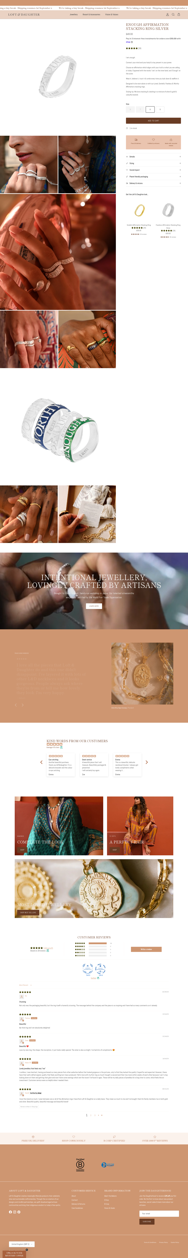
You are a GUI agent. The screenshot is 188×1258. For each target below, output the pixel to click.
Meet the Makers (110, 1196)
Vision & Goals (109, 1208)
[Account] (167, 14)
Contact (75, 1200)
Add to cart (153, 120)
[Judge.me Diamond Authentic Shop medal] (88, 969)
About (74, 1196)
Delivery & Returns (78, 1204)
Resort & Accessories (91, 14)
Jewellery (74, 14)
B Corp (106, 1204)
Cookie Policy (175, 1242)
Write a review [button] (146, 949)
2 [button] (90, 1115)
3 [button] (94, 1115)
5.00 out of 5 (48, 948)
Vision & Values (111, 14)
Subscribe (147, 1222)
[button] (132, 48)
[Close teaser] (27, 1250)
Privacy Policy (163, 1242)
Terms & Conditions (150, 1242)
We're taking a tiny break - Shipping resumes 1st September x (84, 7)
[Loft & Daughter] (24, 14)
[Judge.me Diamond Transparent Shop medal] (100, 969)
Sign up (83, 3)
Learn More (94, 606)
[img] (95, 744)
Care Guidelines (77, 1208)
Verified (93, 978)
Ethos (106, 1200)
